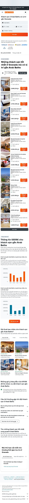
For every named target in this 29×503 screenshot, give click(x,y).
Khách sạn (13, 476)
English (14, 8)
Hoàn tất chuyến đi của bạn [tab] (20, 456)
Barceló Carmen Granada (17, 169)
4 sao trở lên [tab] (5, 337)
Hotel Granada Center (16, 78)
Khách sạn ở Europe (20, 476)
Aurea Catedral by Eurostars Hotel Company (18, 155)
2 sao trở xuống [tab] (23, 337)
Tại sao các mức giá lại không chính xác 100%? (13, 499)
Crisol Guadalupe (15, 215)
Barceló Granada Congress (18, 139)
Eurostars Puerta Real (16, 200)
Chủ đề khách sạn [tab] (7, 456)
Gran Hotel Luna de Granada (18, 93)
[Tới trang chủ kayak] (9, 12)
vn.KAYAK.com (6, 476)
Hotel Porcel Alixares (16, 123)
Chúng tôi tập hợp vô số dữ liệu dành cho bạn (13, 496)
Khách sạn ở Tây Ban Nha (8, 478)
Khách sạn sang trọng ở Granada (11, 466)
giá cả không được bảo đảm (7, 489)
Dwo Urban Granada (16, 108)
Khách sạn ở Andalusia (19, 478)
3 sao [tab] (14, 337)
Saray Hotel (14, 185)
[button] (27, 8)
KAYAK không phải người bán (9, 494)
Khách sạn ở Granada (8, 479)
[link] (14, 321)
